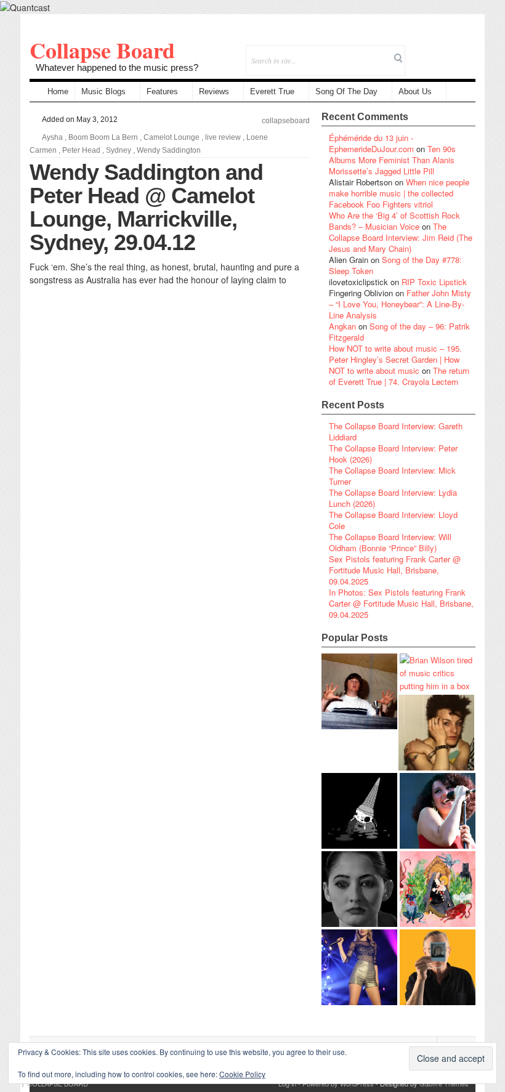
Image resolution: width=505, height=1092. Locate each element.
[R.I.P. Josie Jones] (359, 889)
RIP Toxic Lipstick (434, 282)
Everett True (272, 91)
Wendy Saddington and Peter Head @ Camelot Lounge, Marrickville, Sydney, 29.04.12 (146, 207)
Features (162, 91)
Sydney (118, 150)
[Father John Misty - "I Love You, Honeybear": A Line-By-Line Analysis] (437, 889)
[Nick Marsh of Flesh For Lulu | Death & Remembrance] (436, 732)
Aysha (52, 137)
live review (223, 137)
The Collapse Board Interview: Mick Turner (392, 475)
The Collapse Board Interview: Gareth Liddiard (396, 431)
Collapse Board (102, 50)
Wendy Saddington (169, 150)
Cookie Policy (242, 1074)
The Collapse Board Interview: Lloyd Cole (393, 520)
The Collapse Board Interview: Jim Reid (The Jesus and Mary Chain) (400, 237)
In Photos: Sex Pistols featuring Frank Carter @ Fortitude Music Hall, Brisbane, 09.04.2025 (401, 603)
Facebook (433, 52)
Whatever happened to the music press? (117, 67)
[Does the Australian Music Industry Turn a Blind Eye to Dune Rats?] (359, 811)
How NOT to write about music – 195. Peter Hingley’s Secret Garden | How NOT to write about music (395, 359)
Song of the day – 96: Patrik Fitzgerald (399, 331)
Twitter (416, 52)
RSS (466, 52)
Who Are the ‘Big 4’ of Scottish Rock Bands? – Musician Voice (394, 220)
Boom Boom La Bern (103, 137)
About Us (415, 91)
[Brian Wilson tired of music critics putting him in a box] (437, 672)
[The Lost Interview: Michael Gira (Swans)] (437, 967)
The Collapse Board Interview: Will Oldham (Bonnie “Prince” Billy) (390, 542)
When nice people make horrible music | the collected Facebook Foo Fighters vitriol (399, 193)
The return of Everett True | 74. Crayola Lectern (399, 376)
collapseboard (286, 120)
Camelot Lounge (171, 137)
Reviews (214, 91)
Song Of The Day (346, 91)
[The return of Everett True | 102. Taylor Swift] (359, 967)
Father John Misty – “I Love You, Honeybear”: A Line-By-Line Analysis (400, 304)
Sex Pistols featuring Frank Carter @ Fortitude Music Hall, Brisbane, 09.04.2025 (395, 570)
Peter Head (81, 150)
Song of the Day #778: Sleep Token (395, 265)
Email (449, 52)
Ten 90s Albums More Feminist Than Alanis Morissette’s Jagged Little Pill (392, 160)
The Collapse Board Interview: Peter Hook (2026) (393, 453)
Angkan (342, 326)
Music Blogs (103, 91)
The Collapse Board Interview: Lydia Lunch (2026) (393, 498)
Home (57, 91)
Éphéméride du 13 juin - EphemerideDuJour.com (371, 143)
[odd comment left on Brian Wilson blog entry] (359, 691)
